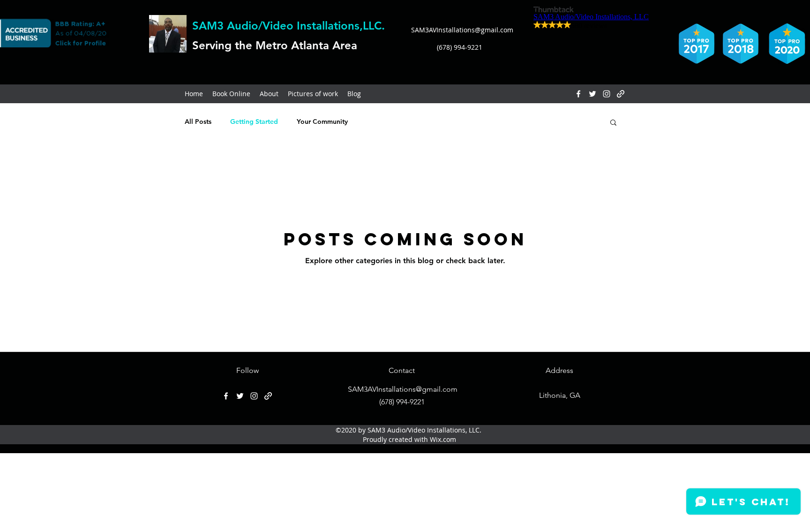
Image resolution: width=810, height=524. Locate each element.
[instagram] (606, 94)
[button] (613, 123)
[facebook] (578, 94)
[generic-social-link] (620, 94)
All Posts (198, 121)
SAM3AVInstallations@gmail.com (462, 29)
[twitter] (592, 94)
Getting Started (254, 121)
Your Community (322, 121)
